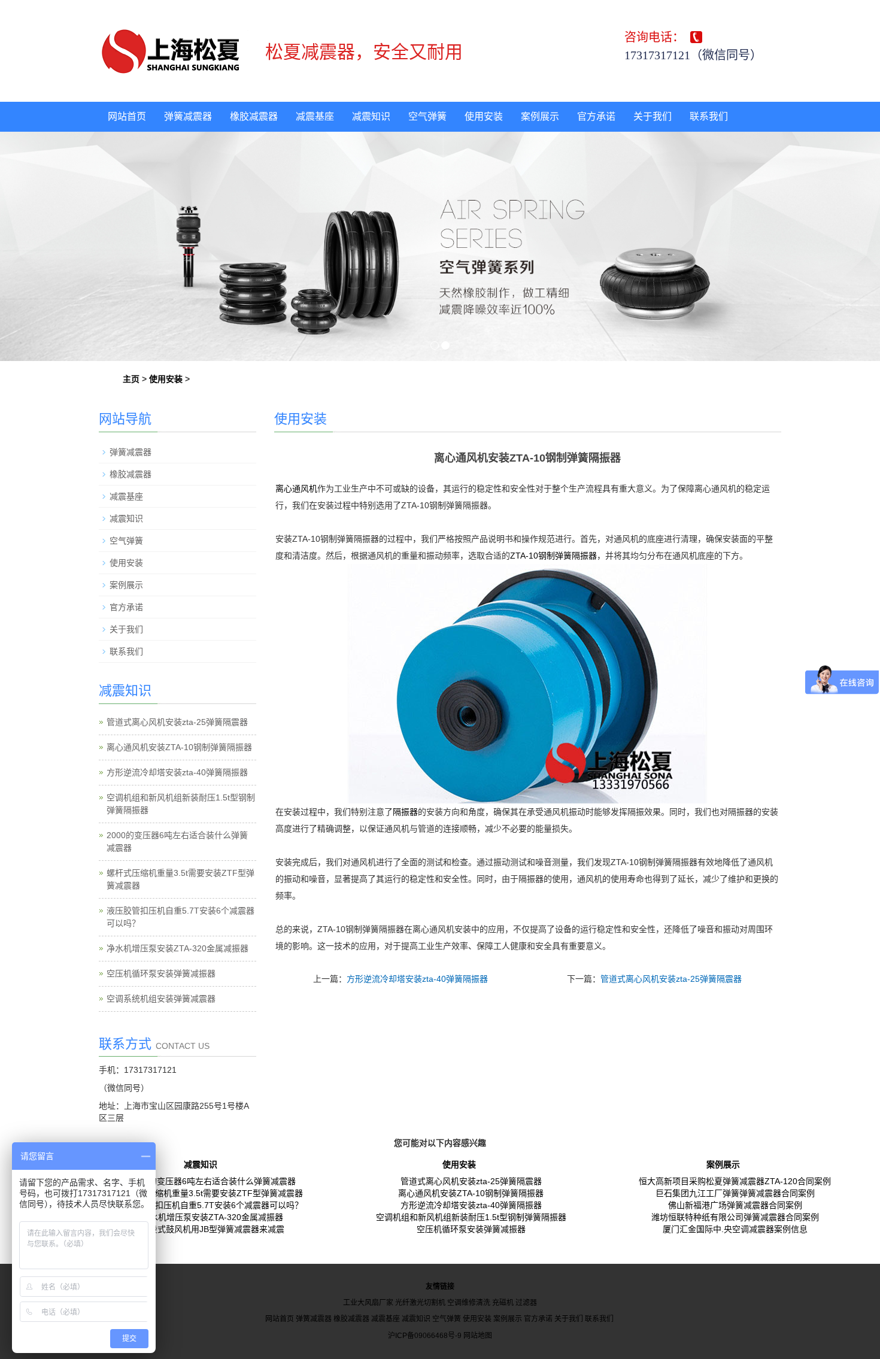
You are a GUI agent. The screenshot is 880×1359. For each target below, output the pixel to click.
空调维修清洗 (468, 1303)
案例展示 (540, 116)
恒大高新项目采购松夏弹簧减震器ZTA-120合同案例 (735, 1181)
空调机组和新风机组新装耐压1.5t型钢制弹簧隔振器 (471, 1217)
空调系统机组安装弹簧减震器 (161, 998)
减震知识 (371, 116)
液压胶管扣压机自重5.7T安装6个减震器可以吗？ (212, 1205)
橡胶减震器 (254, 116)
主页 (131, 379)
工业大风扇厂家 (368, 1303)
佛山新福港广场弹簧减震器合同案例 (735, 1205)
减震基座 (315, 116)
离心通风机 (296, 488)
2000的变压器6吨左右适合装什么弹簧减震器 (212, 1181)
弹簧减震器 (188, 116)
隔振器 (405, 812)
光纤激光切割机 (420, 1303)
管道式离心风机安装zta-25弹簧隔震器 (671, 979)
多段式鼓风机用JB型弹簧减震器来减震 (212, 1229)
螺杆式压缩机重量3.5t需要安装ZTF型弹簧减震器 (212, 1193)
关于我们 (652, 116)
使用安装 (484, 116)
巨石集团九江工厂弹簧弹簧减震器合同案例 (735, 1193)
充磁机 (503, 1303)
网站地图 (477, 1335)
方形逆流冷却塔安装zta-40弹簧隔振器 (417, 979)
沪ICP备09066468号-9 (425, 1335)
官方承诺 (596, 116)
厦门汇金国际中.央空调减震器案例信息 (735, 1229)
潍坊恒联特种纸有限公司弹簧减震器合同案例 (735, 1217)
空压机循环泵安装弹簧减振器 (161, 973)
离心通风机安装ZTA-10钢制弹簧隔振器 (179, 747)
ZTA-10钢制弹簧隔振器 (553, 555)
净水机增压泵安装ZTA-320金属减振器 (177, 948)
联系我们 (709, 116)
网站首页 (127, 116)
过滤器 (526, 1303)
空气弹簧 (427, 116)
